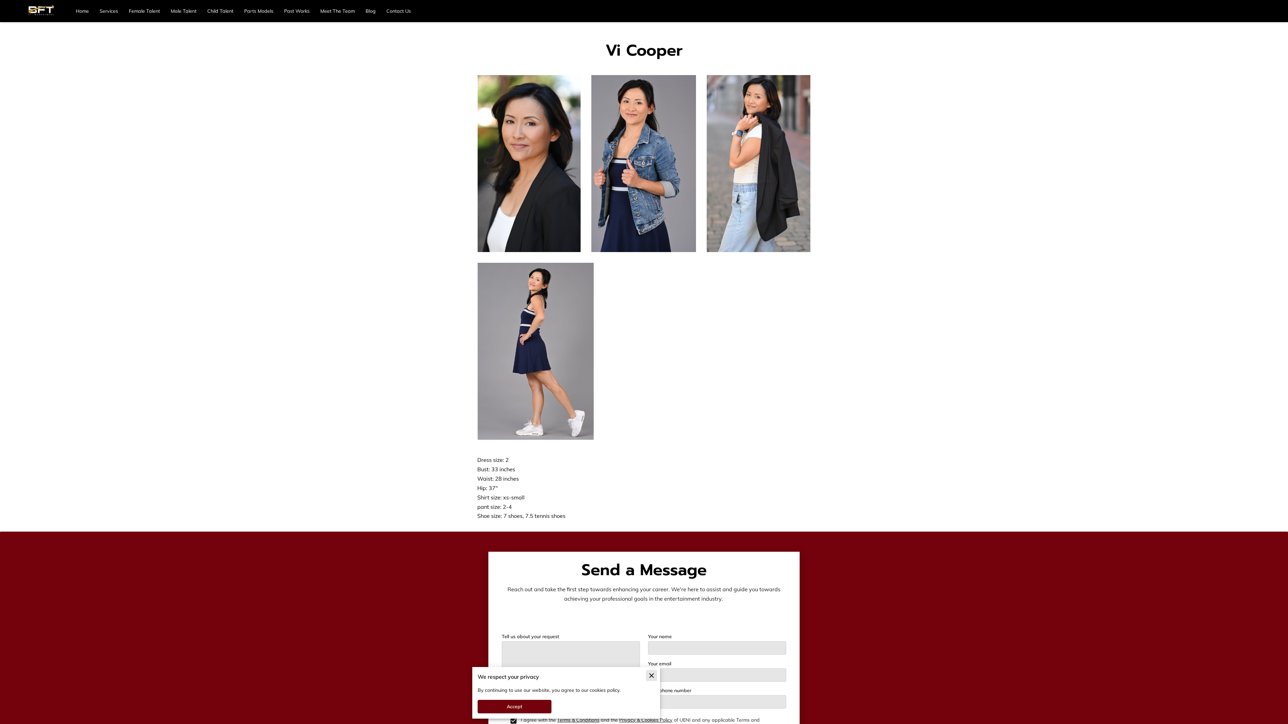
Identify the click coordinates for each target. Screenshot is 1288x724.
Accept (514, 707)
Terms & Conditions (578, 720)
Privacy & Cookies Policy (646, 720)
